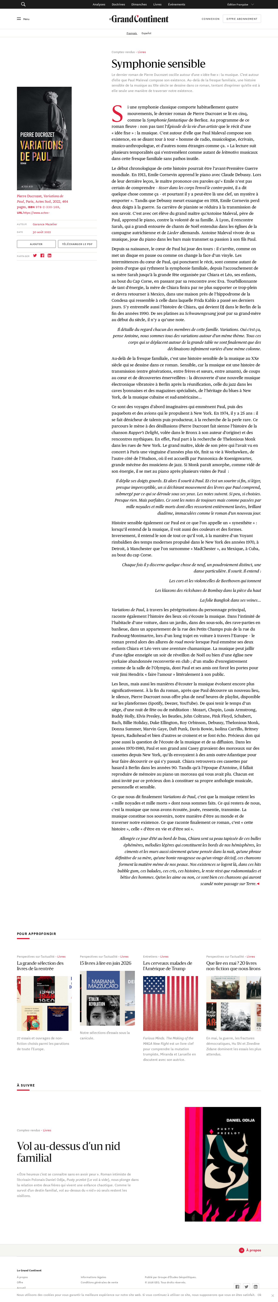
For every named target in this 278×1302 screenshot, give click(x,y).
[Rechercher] (41, 4)
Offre (20, 1282)
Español (146, 33)
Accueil (21, 1287)
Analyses (99, 4)
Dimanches (139, 4)
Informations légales (93, 1277)
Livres (157, 4)
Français (132, 33)
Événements (176, 4)
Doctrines (118, 4)
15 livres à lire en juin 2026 (105, 963)
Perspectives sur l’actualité (36, 956)
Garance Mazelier (45, 224)
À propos (22, 1277)
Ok (259, 1294)
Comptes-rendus (123, 51)
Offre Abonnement (242, 18)
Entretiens (150, 956)
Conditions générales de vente (99, 1282)
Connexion (211, 18)
